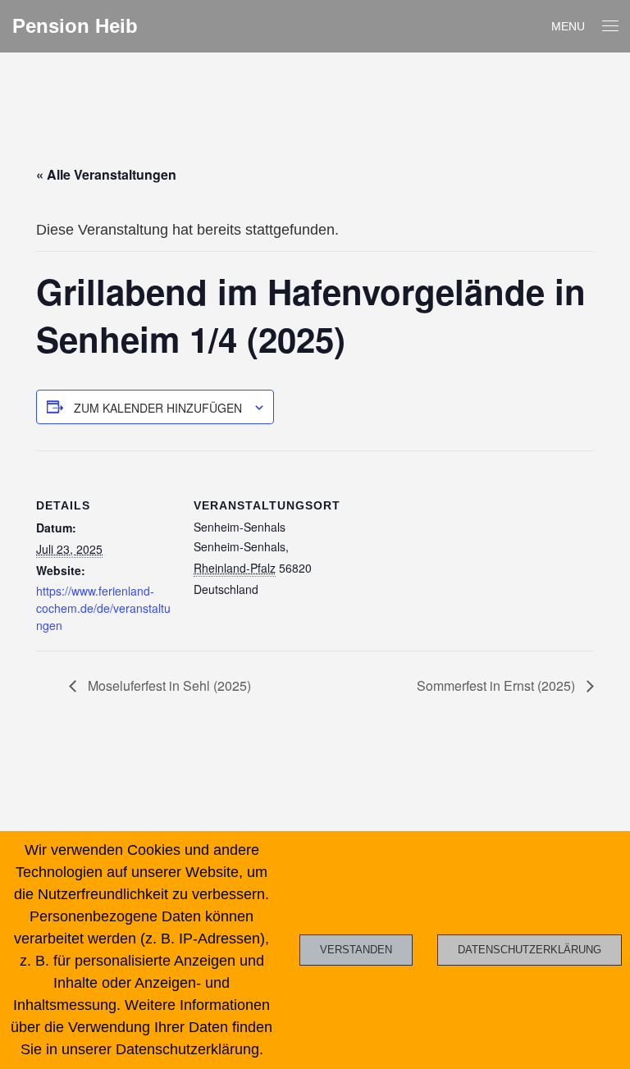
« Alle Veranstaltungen (106, 174)
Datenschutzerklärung (529, 949)
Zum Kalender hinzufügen (158, 408)
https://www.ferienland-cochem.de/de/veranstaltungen (103, 607)
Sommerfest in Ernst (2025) (497, 685)
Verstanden (356, 949)
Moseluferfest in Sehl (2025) (167, 685)
